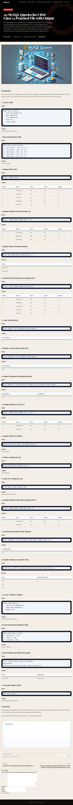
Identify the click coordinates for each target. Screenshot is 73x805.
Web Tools (31, 2)
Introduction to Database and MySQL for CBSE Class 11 (18, 766)
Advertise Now (57, 2)
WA (68, 755)
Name (3, 788)
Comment (4, 786)
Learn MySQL (8, 9)
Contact (67, 2)
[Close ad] (36, 784)
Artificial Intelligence (44, 2)
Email (3, 789)
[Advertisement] (36, 794)
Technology (22, 2)
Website (3, 791)
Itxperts (6, 2)
